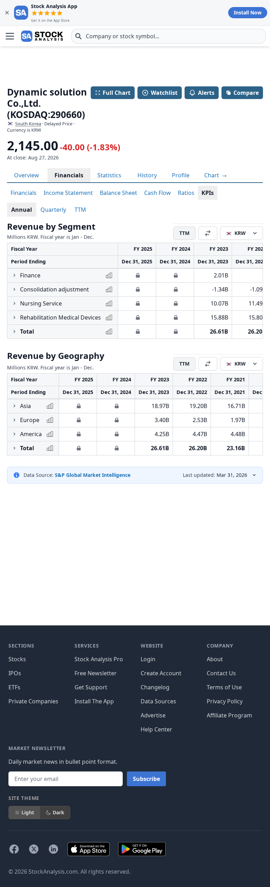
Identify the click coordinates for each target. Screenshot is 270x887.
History (147, 175)
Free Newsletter (96, 673)
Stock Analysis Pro (99, 659)
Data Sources (158, 701)
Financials (68, 175)
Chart (212, 175)
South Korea (28, 123)
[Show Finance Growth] (14, 275)
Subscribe (146, 779)
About (215, 659)
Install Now (248, 12)
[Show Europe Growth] (14, 419)
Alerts (206, 93)
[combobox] (168, 36)
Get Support (91, 687)
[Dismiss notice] (7, 12)
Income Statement (68, 193)
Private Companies (33, 701)
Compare (246, 93)
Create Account (161, 673)
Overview (26, 175)
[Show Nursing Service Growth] (14, 303)
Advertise (153, 715)
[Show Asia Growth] (14, 405)
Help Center (156, 729)
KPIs (207, 193)
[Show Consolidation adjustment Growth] (14, 289)
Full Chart (116, 93)
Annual (21, 209)
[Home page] (42, 36)
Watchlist (164, 93)
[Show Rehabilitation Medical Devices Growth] (14, 317)
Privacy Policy (225, 701)
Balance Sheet (118, 193)
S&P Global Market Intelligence (92, 475)
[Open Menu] (9, 36)
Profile (180, 175)
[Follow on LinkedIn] (53, 849)
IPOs (14, 673)
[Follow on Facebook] (14, 849)
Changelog (155, 687)
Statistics (109, 175)
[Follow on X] (33, 849)
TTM (80, 209)
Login (148, 659)
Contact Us (221, 673)
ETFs (14, 687)
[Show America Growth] (14, 434)
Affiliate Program (229, 715)
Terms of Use (224, 687)
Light (27, 812)
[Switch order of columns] (207, 233)
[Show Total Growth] (14, 331)
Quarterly (53, 209)
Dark (58, 812)
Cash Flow (157, 193)
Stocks (17, 659)
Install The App (94, 701)
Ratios (186, 193)
